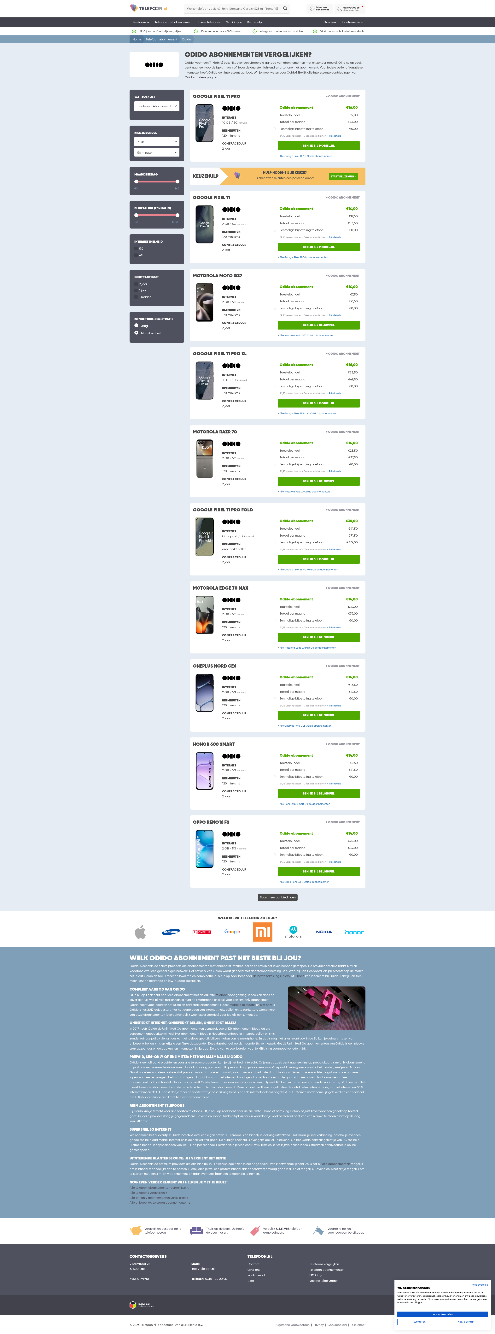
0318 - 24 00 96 (216, 1279)
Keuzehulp (254, 22)
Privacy (318, 1325)
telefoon (222, 995)
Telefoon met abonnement (174, 22)
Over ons (329, 22)
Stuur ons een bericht (322, 8)
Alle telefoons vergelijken (147, 1192)
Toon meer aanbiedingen (278, 897)
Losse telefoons (209, 22)
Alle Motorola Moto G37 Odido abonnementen (306, 335)
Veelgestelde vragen (323, 1281)
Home (137, 39)
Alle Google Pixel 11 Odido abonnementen (304, 257)
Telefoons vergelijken (324, 1264)
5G (141, 248)
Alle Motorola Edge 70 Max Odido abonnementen (308, 647)
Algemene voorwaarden (293, 1325)
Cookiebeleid (337, 1325)
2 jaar (143, 284)
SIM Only (315, 1275)
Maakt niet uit (151, 333)
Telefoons (139, 22)
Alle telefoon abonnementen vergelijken (158, 1187)
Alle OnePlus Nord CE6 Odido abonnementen (305, 725)
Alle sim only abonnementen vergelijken (158, 1198)
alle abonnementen (336, 1164)
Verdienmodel (257, 1275)
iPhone (299, 976)
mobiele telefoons (242, 1005)
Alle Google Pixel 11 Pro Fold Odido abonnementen (309, 569)
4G (141, 255)
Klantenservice (352, 22)
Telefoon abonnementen (326, 1269)
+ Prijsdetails (334, 135)
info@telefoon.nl (203, 1269)
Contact (253, 1264)
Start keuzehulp (342, 176)
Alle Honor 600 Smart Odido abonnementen (305, 803)
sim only (266, 1005)
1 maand (145, 297)
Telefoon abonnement (161, 39)
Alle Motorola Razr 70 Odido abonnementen (305, 491)
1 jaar (143, 290)
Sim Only (233, 22)
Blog (251, 1281)
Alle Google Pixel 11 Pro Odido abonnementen (306, 156)
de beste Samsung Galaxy (271, 976)
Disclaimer (358, 1325)
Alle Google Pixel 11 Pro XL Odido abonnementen (308, 413)
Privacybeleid (479, 1284)
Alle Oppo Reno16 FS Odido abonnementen (304, 881)
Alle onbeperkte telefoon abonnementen (158, 1202)
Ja (150, 326)
